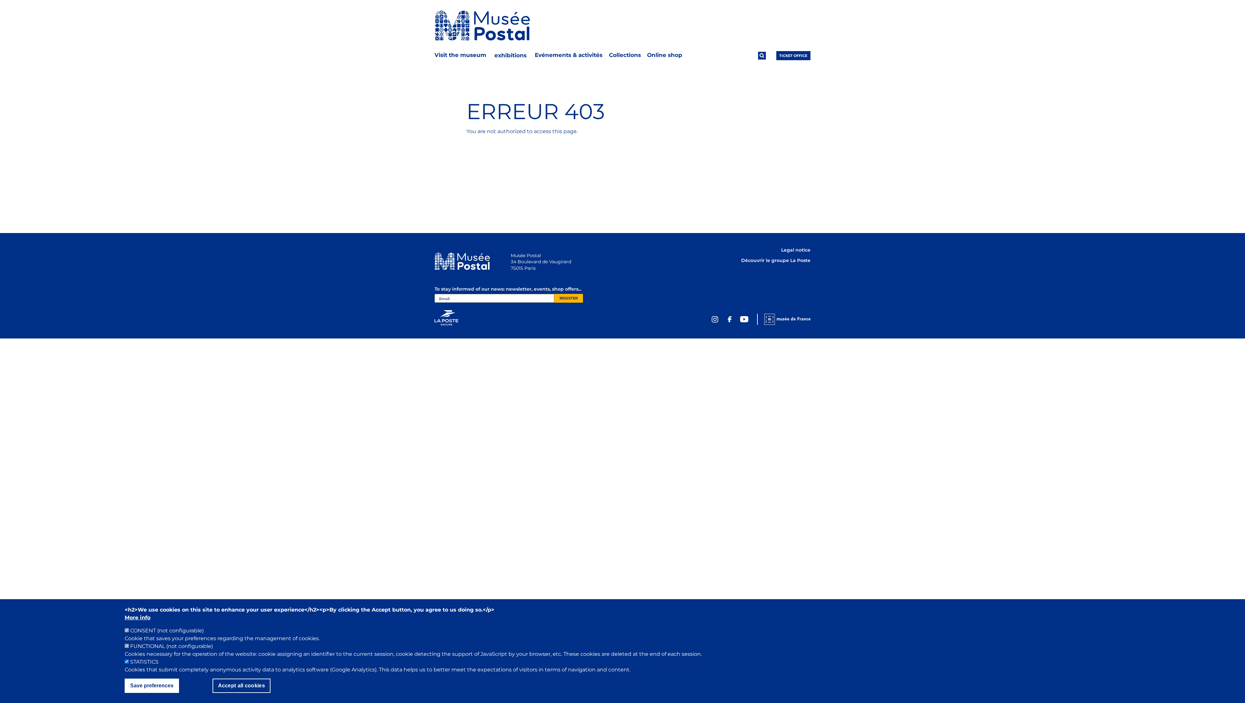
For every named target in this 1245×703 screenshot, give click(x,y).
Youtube (744, 319)
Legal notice (795, 250)
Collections (625, 55)
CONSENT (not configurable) (167, 630)
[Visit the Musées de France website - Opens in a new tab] (783, 319)
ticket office (793, 55)
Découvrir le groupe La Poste (775, 260)
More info (137, 617)
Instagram (715, 319)
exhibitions (510, 55)
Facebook (730, 319)
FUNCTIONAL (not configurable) (171, 646)
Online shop (664, 55)
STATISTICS (144, 662)
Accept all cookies (241, 685)
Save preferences (151, 685)
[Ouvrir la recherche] (762, 56)
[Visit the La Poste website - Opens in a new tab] (446, 317)
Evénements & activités (568, 55)
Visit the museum (460, 55)
